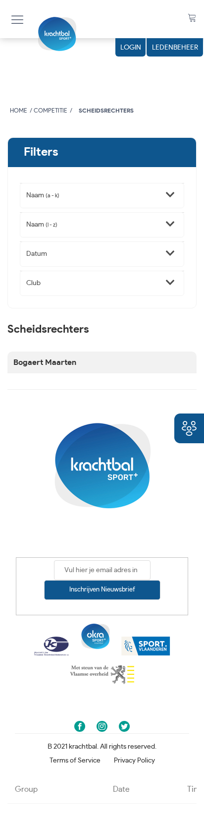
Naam (42, 195)
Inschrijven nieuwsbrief (102, 590)
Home (18, 111)
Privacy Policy (134, 760)
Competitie (50, 111)
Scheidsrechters (106, 111)
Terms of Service (75, 760)
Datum (36, 253)
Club (33, 283)
